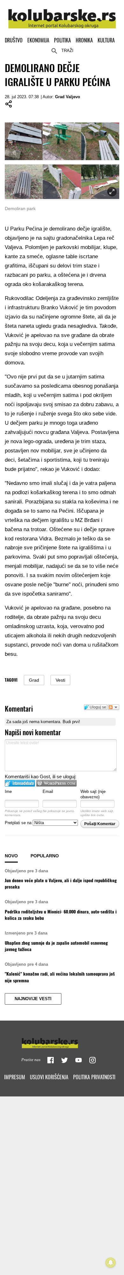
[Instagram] (92, 1060)
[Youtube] (78, 1060)
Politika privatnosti (94, 1077)
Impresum (14, 1077)
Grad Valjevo (67, 97)
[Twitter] (64, 1060)
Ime (8, 791)
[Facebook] (50, 1060)
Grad (34, 680)
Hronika (84, 40)
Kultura (106, 40)
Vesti (60, 680)
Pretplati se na (19, 822)
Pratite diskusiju (113, 707)
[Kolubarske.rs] (62, 15)
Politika (62, 40)
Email (48, 791)
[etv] (62, 1041)
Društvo (14, 40)
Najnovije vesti (33, 999)
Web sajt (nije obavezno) (93, 794)
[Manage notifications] (111, 1262)
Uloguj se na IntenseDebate (20, 783)
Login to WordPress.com (56, 783)
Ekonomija (38, 40)
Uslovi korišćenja (49, 1077)
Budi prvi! (71, 721)
